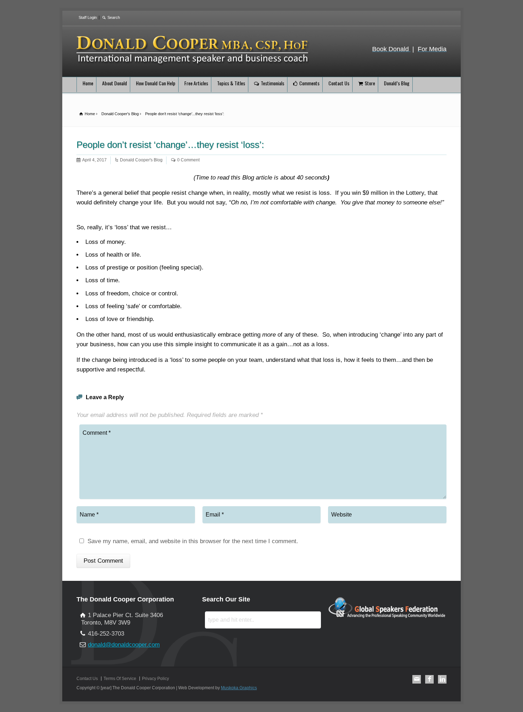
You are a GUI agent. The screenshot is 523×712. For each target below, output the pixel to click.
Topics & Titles (231, 83)
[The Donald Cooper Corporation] (193, 64)
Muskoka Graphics (239, 687)
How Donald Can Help (155, 83)
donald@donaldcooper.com (124, 644)
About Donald (114, 83)
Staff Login (88, 17)
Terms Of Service (120, 678)
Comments (309, 83)
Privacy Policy (155, 678)
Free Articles (196, 83)
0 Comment (188, 159)
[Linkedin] (442, 679)
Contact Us (338, 83)
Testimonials (272, 83)
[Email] (416, 679)
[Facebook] (429, 679)
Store (370, 83)
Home (88, 83)
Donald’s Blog (397, 83)
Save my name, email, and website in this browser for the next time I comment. (193, 541)
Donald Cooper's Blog (141, 159)
